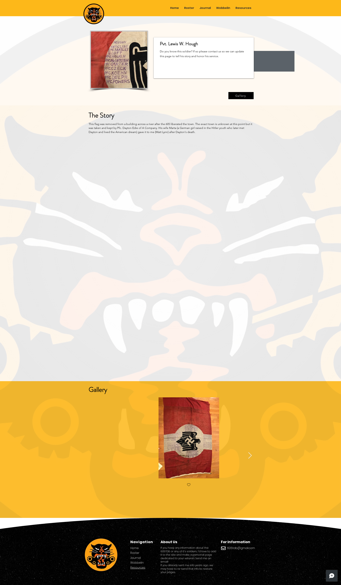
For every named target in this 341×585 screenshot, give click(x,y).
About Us (169, 541)
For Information (235, 541)
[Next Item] (250, 455)
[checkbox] (170, 485)
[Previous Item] (91, 455)
